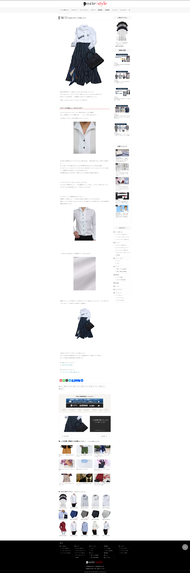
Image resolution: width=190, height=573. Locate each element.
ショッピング (118, 292)
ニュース (117, 286)
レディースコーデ (86, 386)
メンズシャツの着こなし (121, 234)
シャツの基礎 (119, 277)
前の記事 (65, 436)
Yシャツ (61, 386)
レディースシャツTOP (124, 550)
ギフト (118, 263)
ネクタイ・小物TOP (123, 552)
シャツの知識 (107, 548)
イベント (118, 260)
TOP (62, 543)
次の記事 (103, 436)
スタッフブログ (118, 289)
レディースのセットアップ (80, 555)
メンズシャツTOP (123, 548)
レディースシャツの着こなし (122, 239)
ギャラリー (117, 242)
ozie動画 (118, 255)
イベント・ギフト (119, 258)
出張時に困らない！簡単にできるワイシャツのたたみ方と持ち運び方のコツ (122, 160)
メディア (117, 266)
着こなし (62, 388)
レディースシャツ (95, 386)
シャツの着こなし (119, 232)
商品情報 (117, 283)
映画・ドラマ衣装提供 (121, 269)
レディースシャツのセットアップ (123, 252)
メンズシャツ (119, 295)
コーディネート (78, 386)
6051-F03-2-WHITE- (67, 365)
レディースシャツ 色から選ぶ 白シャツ (71, 372)
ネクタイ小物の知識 (120, 279)
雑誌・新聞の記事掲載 (121, 271)
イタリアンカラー (69, 386)
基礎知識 (117, 274)
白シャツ (103, 386)
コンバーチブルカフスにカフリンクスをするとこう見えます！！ (122, 174)
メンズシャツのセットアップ (122, 237)
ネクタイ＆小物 (119, 300)
